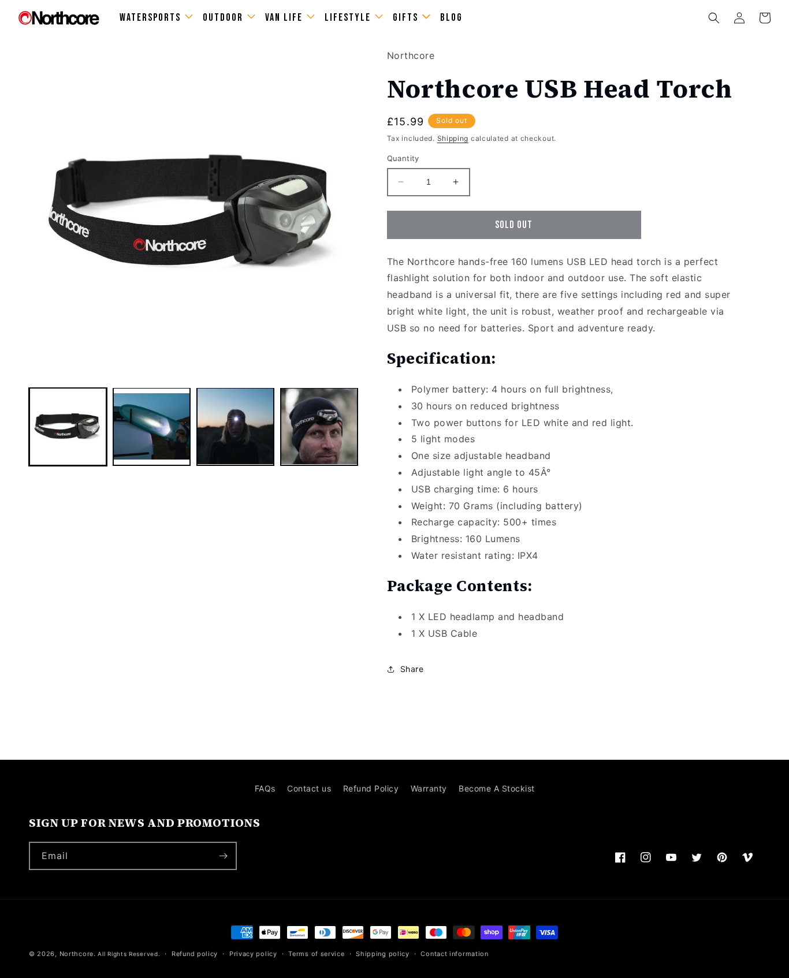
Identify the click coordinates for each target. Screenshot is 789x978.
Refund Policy (371, 788)
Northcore (76, 954)
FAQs (265, 788)
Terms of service (316, 954)
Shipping (453, 138)
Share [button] (412, 669)
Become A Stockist (497, 788)
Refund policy (195, 954)
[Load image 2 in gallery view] (152, 426)
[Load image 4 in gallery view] (319, 426)
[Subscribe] (223, 856)
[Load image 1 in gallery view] (68, 426)
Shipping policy (383, 954)
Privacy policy (253, 954)
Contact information (454, 954)
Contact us (309, 788)
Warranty (429, 788)
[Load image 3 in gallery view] (235, 426)
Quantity (403, 158)
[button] (714, 18)
